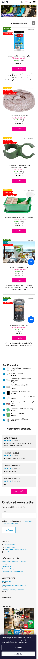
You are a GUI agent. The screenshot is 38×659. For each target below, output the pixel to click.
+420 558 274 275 (10, 555)
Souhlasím (18, 654)
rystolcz (7, 559)
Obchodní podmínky (8, 576)
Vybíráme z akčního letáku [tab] (18, 23)
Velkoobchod (6, 588)
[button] (3, 11)
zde (26, 642)
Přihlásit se (9, 538)
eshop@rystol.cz (10, 552)
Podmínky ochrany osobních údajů (12, 579)
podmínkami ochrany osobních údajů (17, 529)
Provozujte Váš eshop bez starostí (13, 597)
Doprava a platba (7, 574)
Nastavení (18, 647)
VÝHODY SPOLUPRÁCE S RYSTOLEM (14, 593)
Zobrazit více (18, 495)
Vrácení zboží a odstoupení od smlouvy (14, 569)
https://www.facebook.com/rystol (15, 557)
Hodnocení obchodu (18, 432)
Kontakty (4, 571)
